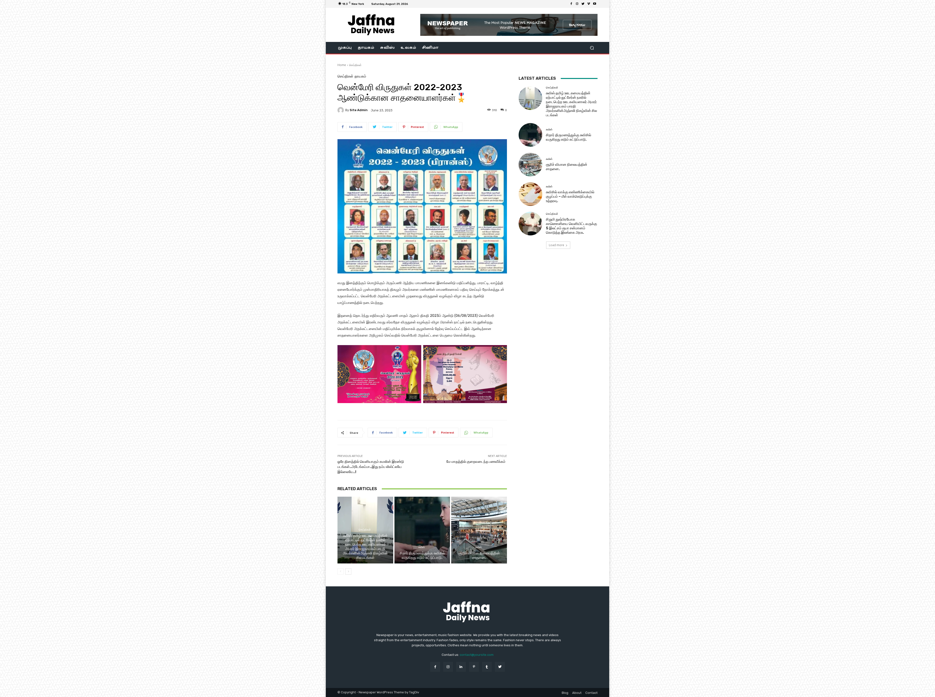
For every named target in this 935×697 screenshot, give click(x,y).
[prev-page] (340, 571)
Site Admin (359, 110)
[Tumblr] (487, 666)
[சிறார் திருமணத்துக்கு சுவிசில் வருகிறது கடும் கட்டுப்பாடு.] (422, 530)
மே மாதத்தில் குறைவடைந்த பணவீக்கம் (476, 461)
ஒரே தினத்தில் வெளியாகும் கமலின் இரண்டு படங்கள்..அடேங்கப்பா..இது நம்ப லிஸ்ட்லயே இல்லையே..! (370, 466)
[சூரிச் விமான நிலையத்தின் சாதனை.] (479, 530)
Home (341, 65)
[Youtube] (595, 4)
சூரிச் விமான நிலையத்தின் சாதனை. (479, 555)
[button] (592, 48)
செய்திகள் (355, 65)
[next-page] (348, 571)
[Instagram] (577, 4)
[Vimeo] (589, 4)
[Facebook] (571, 4)
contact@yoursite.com (477, 655)
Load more (556, 245)
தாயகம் (360, 76)
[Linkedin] (461, 666)
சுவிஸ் (421, 547)
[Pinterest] (474, 666)
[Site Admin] (341, 110)
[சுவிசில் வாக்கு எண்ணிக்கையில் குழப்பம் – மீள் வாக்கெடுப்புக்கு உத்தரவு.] (530, 194)
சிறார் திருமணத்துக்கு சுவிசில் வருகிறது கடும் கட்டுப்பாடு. (422, 555)
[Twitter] (583, 4)
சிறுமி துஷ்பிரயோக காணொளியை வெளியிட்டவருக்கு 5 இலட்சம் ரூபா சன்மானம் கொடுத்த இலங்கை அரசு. (571, 226)
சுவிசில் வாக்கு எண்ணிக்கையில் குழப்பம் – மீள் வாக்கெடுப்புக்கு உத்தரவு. (570, 196)
